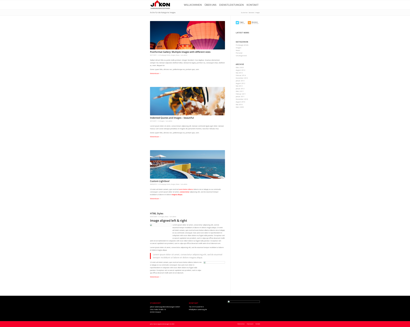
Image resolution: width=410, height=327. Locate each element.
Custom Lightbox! (159, 181)
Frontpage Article (165, 55)
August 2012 (240, 83)
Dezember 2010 (242, 99)
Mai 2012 (239, 86)
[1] (187, 164)
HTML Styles (156, 213)
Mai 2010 (239, 104)
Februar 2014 (241, 75)
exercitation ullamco (186, 189)
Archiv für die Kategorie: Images (163, 12)
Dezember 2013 (242, 78)
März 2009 (240, 107)
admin (185, 55)
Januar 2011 (240, 96)
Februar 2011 (241, 94)
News (177, 55)
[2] (187, 35)
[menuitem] (192, 5)
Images (173, 55)
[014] (187, 101)
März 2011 (240, 91)
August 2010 (240, 102)
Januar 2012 (240, 88)
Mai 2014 (239, 73)
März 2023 (240, 67)
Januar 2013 (240, 81)
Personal (239, 53)
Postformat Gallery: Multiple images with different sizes (180, 51)
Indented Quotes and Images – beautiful (172, 117)
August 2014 (240, 70)
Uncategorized (241, 55)
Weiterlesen (154, 73)
